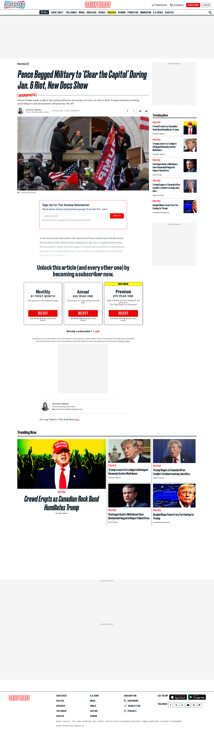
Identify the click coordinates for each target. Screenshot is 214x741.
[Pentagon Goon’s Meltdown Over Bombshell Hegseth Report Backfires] (190, 171)
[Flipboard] (199, 706)
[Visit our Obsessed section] (23, 5)
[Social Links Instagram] (182, 706)
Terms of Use (73, 220)
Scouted (169, 12)
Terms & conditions (150, 721)
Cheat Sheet (57, 12)
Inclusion (136, 721)
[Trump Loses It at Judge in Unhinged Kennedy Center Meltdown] (190, 151)
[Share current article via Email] (140, 110)
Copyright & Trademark (171, 721)
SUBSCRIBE (193, 5)
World (93, 706)
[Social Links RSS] (194, 706)
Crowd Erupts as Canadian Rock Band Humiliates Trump (61, 503)
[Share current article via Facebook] (127, 110)
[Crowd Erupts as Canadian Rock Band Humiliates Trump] (190, 133)
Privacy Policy (85, 220)
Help (94, 721)
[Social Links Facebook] (170, 706)
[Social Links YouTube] (188, 706)
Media (81, 12)
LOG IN (206, 5)
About (59, 721)
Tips (74, 721)
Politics (111, 12)
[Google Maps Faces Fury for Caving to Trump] (190, 212)
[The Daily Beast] (98, 5)
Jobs (79, 721)
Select (43, 313)
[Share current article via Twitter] (133, 110)
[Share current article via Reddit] (146, 110)
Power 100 (133, 12)
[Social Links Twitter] (176, 706)
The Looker (71, 12)
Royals (101, 12)
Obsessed (91, 12)
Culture (94, 711)
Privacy (101, 721)
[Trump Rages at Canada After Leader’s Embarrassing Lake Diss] (190, 192)
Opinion (121, 12)
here (77, 419)
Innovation (145, 12)
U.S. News (158, 12)
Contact (67, 721)
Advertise (86, 721)
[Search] (210, 12)
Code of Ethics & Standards (118, 721)
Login (96, 331)
